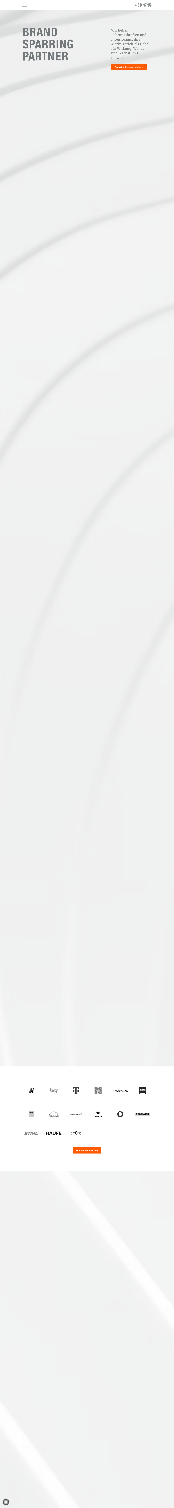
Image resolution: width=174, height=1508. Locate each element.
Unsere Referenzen (87, 1151)
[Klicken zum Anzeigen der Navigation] (24, 5)
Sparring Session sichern (129, 67)
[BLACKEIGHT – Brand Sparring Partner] (143, 5)
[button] (6, 1502)
